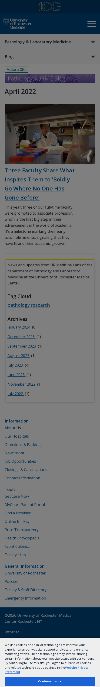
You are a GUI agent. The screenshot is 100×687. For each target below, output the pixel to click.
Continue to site (50, 681)
